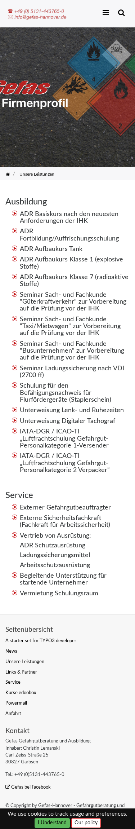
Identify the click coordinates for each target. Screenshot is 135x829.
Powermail (16, 703)
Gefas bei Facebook (31, 787)
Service (13, 682)
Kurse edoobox (20, 693)
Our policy (86, 822)
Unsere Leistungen (24, 662)
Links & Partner (21, 672)
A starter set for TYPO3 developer (40, 641)
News (11, 651)
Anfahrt (13, 713)
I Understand (52, 822)
